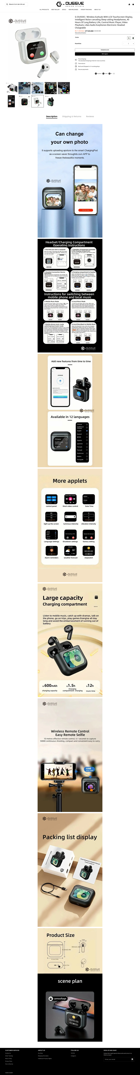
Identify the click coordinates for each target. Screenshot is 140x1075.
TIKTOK (73, 1053)
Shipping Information (43, 1056)
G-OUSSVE (10, 1072)
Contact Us (8, 1053)
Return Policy (8, 1058)
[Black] (133, 38)
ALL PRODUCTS (44, 9)
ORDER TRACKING (86, 9)
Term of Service (9, 1064)
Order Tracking (9, 1056)
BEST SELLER (55, 9)
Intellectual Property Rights (45, 1058)
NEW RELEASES (73, 9)
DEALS (64, 9)
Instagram (73, 1056)
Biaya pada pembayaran (80, 32)
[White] (129, 38)
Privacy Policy (8, 1061)
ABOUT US (97, 9)
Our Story (40, 1053)
